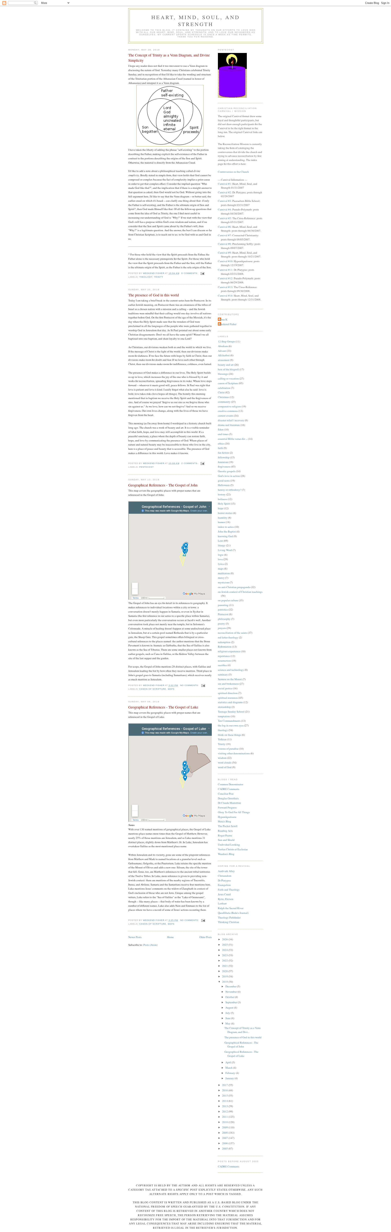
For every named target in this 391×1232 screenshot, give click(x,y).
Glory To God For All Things (234, 812)
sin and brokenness (228, 683)
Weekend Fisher (227, 324)
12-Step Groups (226, 341)
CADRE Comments (228, 789)
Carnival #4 (224, 209)
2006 (225, 1143)
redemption (224, 642)
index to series (226, 527)
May (228, 1023)
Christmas (223, 397)
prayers (222, 628)
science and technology (231, 670)
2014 (225, 1101)
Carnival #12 (225, 278)
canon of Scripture (152, 689)
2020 (225, 971)
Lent (220, 540)
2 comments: (190, 463)
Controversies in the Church (233, 172)
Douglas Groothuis (228, 798)
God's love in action (229, 476)
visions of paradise (228, 748)
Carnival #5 (224, 218)
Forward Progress (227, 807)
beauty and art (226, 364)
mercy (221, 578)
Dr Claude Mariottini (229, 803)
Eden (221, 429)
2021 (225, 966)
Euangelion (224, 885)
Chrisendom (224, 876)
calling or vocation (228, 378)
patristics (223, 609)
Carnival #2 (224, 192)
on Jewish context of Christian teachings (240, 592)
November (231, 991)
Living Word (225, 550)
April (228, 1062)
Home (170, 937)
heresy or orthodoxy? (229, 490)
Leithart (222, 903)
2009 (225, 1127)
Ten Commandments (229, 721)
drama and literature (229, 425)
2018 (225, 981)
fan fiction (223, 452)
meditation (224, 573)
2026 (225, 939)
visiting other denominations (234, 753)
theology (145, 277)
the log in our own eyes (231, 725)
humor (221, 522)
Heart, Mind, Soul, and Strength (195, 21)
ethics (221, 443)
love (220, 559)
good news (224, 480)
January (230, 1078)
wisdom (222, 758)
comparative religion (229, 406)
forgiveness (224, 466)
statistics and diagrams (230, 702)
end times (223, 434)
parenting (223, 605)
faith (220, 448)
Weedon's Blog (226, 854)
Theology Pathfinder (229, 917)
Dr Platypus (224, 880)
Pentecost (146, 467)
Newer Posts (135, 937)
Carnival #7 (224, 235)
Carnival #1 (224, 184)
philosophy (224, 619)
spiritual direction (228, 693)
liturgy (221, 545)
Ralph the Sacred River (230, 908)
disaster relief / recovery (231, 420)
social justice (225, 688)
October (230, 997)
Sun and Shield (226, 840)
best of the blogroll (228, 369)
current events (225, 415)
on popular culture (228, 600)
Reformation (225, 646)
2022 (225, 960)
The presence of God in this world (153, 295)
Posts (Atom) (150, 945)
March (229, 1067)
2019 (225, 976)
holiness (222, 499)
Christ (221, 392)
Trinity (158, 277)
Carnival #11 (225, 270)
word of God (225, 767)
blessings (223, 374)
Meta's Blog (224, 821)
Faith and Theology (229, 889)
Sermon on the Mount (230, 679)
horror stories (225, 513)
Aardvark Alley (226, 871)
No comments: (190, 685)
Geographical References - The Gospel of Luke (163, 707)
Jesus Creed (224, 894)
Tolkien (222, 739)
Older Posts (205, 937)
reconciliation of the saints (232, 633)
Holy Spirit (224, 503)
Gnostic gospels (226, 471)
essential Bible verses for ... (232, 439)
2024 (225, 950)
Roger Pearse (225, 835)
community (224, 402)
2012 (225, 1111)
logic (221, 555)
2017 (225, 1085)
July (228, 1013)
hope (220, 508)
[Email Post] (202, 273)
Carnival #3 (224, 201)
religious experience (229, 651)
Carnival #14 (225, 295)
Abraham (223, 346)
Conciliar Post (226, 793)
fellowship (224, 457)
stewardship (224, 707)
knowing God (225, 536)
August (229, 1007)
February (230, 1073)
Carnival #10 (225, 261)
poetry (221, 623)
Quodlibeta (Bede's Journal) (233, 913)
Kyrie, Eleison (225, 899)
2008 (225, 1132)
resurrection (224, 660)
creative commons (228, 411)
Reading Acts (225, 831)
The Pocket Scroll (227, 826)
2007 (225, 1138)
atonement (224, 360)
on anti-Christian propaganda (234, 587)
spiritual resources (228, 698)
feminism (223, 462)
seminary (223, 674)
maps (171, 689)
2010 (225, 1122)
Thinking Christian (228, 922)
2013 (225, 1106)
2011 (225, 1117)
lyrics (221, 564)
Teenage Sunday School (231, 711)
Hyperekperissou (227, 817)
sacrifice (222, 665)
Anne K (223, 319)
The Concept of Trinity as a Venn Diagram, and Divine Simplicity (169, 58)
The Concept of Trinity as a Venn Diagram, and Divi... (242, 1030)
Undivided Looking (229, 844)
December (231, 986)
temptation (224, 716)
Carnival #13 (225, 287)
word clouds (224, 762)
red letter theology (228, 637)
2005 (225, 1148)
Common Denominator (230, 784)
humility (222, 517)
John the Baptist (227, 531)
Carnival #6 (224, 227)
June (228, 1018)
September (231, 1002)
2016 (225, 1090)
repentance (224, 656)
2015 (225, 1095)
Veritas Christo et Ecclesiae (233, 849)
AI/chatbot (224, 355)
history (222, 494)
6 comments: (190, 273)
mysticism (223, 582)
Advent (222, 351)
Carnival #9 (224, 252)
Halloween (224, 485)
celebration (224, 388)
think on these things (229, 735)
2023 (225, 955)
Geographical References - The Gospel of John (163, 485)
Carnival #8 (224, 244)
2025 (225, 944)
